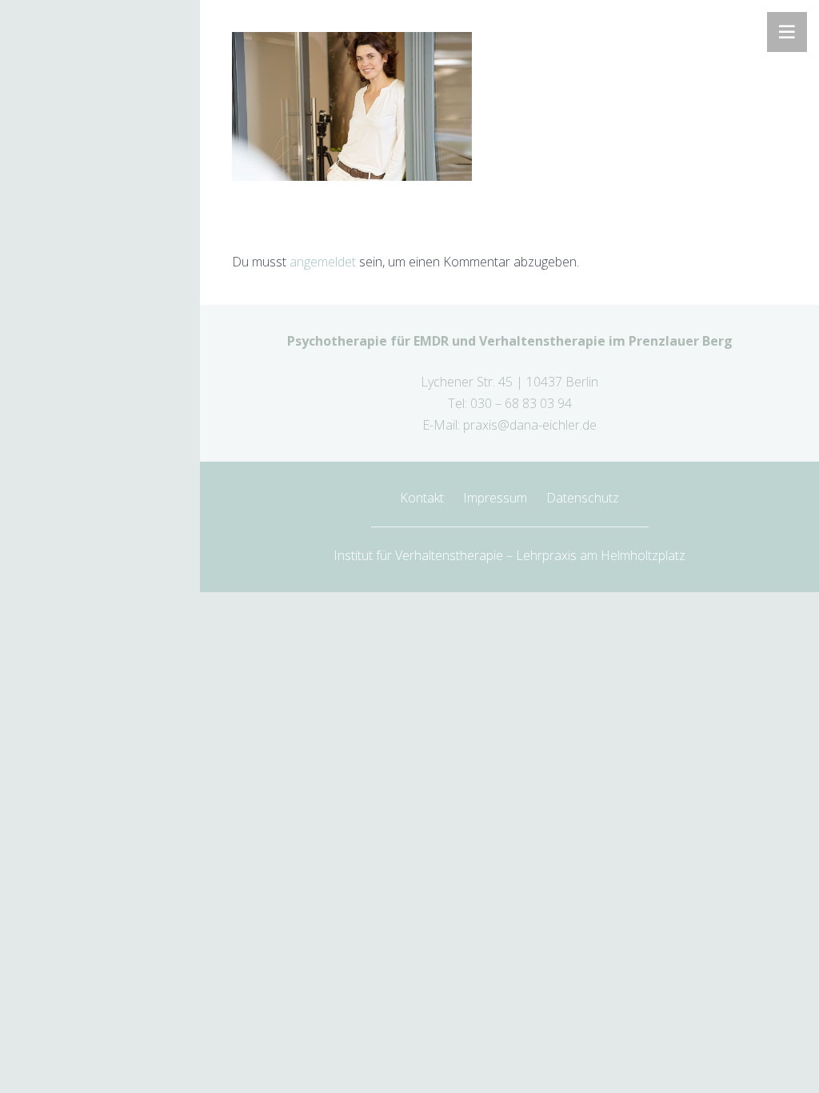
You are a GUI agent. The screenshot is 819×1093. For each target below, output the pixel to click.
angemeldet (323, 261)
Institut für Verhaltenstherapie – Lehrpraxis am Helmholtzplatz (509, 555)
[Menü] (787, 32)
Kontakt (422, 497)
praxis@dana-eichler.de (530, 425)
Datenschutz (582, 497)
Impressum (495, 497)
